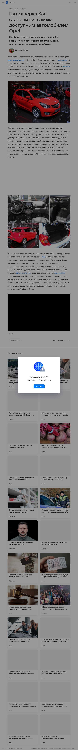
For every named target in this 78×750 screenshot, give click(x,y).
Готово (39, 386)
